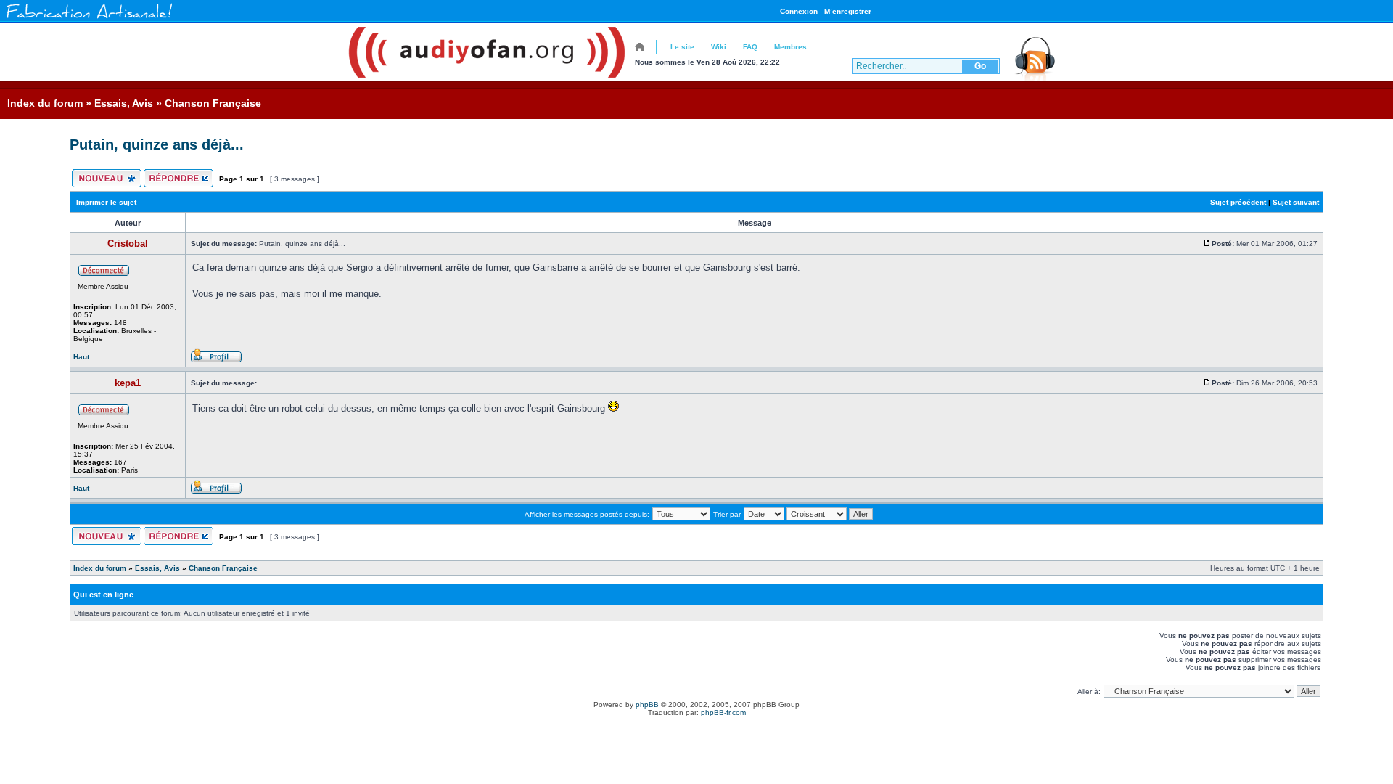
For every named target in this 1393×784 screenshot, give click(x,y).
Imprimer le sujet (106, 202)
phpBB (647, 705)
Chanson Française (213, 103)
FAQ (750, 47)
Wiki (718, 47)
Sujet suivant (1296, 202)
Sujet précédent (1238, 202)
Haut (81, 357)
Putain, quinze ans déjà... (157, 144)
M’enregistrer (847, 11)
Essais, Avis (123, 103)
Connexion (799, 11)
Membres (790, 47)
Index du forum (45, 103)
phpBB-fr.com (723, 712)
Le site (682, 47)
